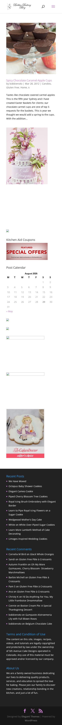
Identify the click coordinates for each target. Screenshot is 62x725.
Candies (46, 83)
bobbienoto (16, 83)
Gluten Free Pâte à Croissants (35, 559)
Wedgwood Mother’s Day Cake (25, 519)
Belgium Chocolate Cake (38, 623)
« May (9, 311)
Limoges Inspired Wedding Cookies (28, 538)
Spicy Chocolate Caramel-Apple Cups (29, 80)
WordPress (31, 720)
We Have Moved (17, 481)
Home (24, 87)
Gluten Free (12, 87)
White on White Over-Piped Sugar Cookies (32, 524)
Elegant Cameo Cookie (21, 491)
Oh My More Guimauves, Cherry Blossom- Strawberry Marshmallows (31, 568)
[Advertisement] (22, 206)
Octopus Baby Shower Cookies (25, 486)
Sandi (12, 559)
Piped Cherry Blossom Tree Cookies (28, 496)
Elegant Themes (30, 716)
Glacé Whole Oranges (42, 554)
